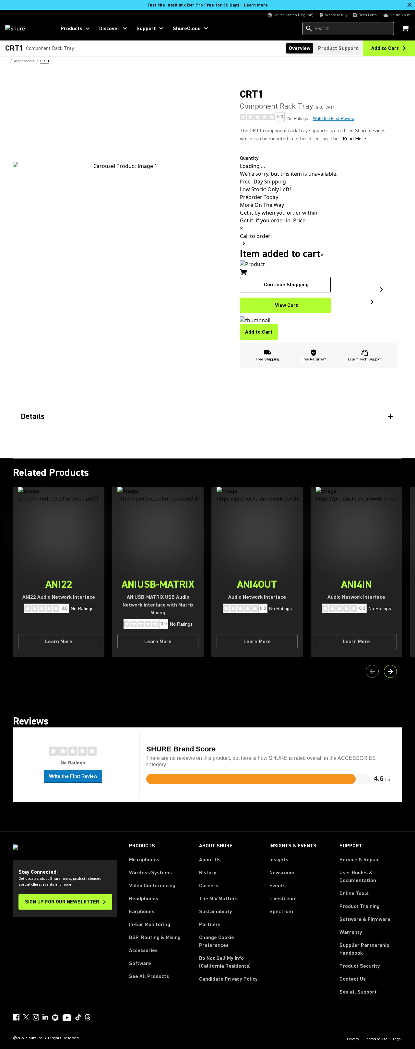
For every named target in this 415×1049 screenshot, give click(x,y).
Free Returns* (314, 359)
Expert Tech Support (365, 359)
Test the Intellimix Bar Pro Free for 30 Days (207, 5)
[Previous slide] (372, 671)
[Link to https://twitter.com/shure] (26, 1017)
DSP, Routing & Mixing (155, 937)
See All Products (149, 976)
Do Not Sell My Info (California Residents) (225, 962)
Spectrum (281, 911)
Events (277, 885)
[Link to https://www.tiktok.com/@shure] (78, 1017)
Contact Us (352, 979)
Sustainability (215, 911)
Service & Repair (359, 859)
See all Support (358, 992)
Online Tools (354, 893)
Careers (208, 885)
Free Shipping (267, 359)
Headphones (143, 898)
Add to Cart (259, 332)
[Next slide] (390, 671)
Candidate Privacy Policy (228, 979)
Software (140, 963)
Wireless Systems (150, 872)
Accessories (143, 950)
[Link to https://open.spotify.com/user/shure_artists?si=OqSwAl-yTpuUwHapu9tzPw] (55, 1017)
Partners (209, 924)
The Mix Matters (218, 898)
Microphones (144, 859)
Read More (354, 139)
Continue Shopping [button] (286, 284)
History (207, 872)
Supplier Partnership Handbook (370, 949)
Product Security (359, 966)
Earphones (141, 911)
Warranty (350, 932)
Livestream (283, 898)
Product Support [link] (338, 48)
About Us (209, 859)
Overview (299, 48)
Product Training (359, 906)
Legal (397, 1039)
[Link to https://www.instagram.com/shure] (35, 1017)
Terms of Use (376, 1039)
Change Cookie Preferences (216, 941)
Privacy (353, 1039)
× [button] (321, 255)
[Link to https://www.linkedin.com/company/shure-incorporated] (45, 1017)
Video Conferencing (152, 885)
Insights (278, 859)
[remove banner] (409, 4)
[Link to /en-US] (26, 28)
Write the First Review (333, 118)
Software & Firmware (364, 919)
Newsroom (281, 872)
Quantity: (249, 158)
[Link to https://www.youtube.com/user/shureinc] (67, 1018)
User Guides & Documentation (357, 876)
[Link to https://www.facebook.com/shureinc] (16, 1017)
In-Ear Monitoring (149, 924)
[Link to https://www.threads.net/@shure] (88, 1017)
